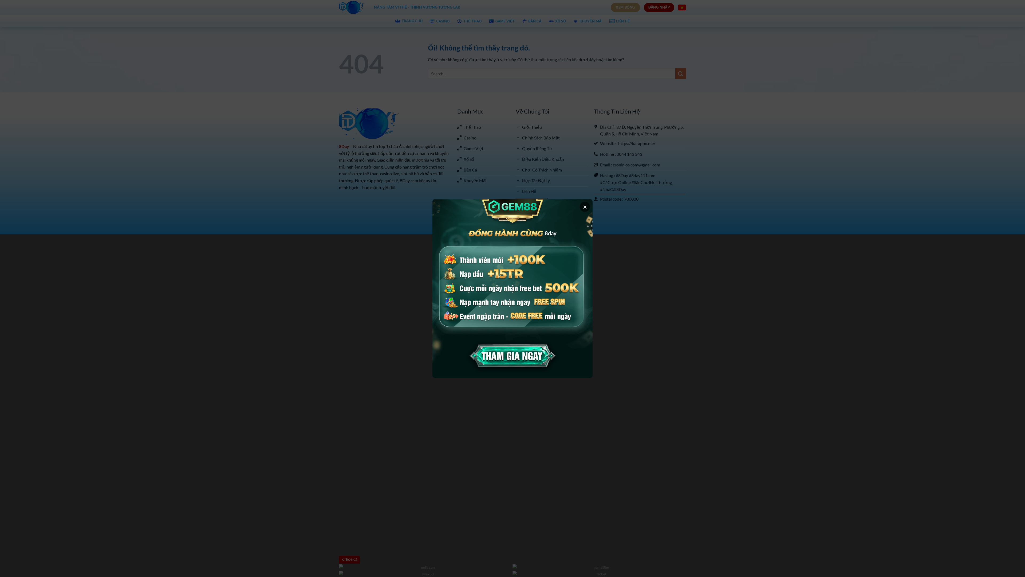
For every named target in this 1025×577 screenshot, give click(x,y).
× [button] (585, 206)
